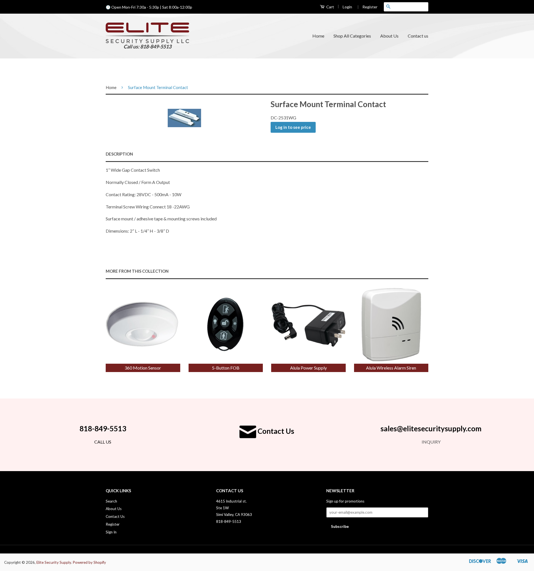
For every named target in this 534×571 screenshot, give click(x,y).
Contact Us (275, 431)
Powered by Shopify (89, 562)
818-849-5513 (103, 428)
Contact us (418, 35)
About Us (389, 35)
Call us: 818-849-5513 (147, 46)
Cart (329, 6)
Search (111, 501)
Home (318, 35)
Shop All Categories (352, 35)
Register (367, 6)
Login (347, 6)
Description (119, 153)
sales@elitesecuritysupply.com (430, 428)
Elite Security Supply (53, 562)
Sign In (111, 532)
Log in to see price (293, 127)
